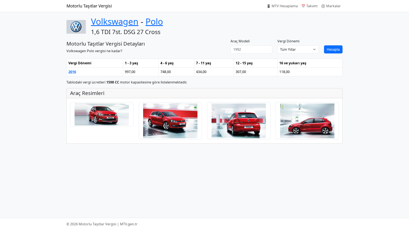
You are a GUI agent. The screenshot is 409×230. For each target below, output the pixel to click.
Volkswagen (114, 21)
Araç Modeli (240, 41)
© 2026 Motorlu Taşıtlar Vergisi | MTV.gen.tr (102, 224)
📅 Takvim (309, 6)
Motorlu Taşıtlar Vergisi (89, 6)
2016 (72, 71)
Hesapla (333, 49)
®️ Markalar (331, 6)
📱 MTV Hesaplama (282, 6)
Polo (154, 21)
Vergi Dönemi (288, 41)
